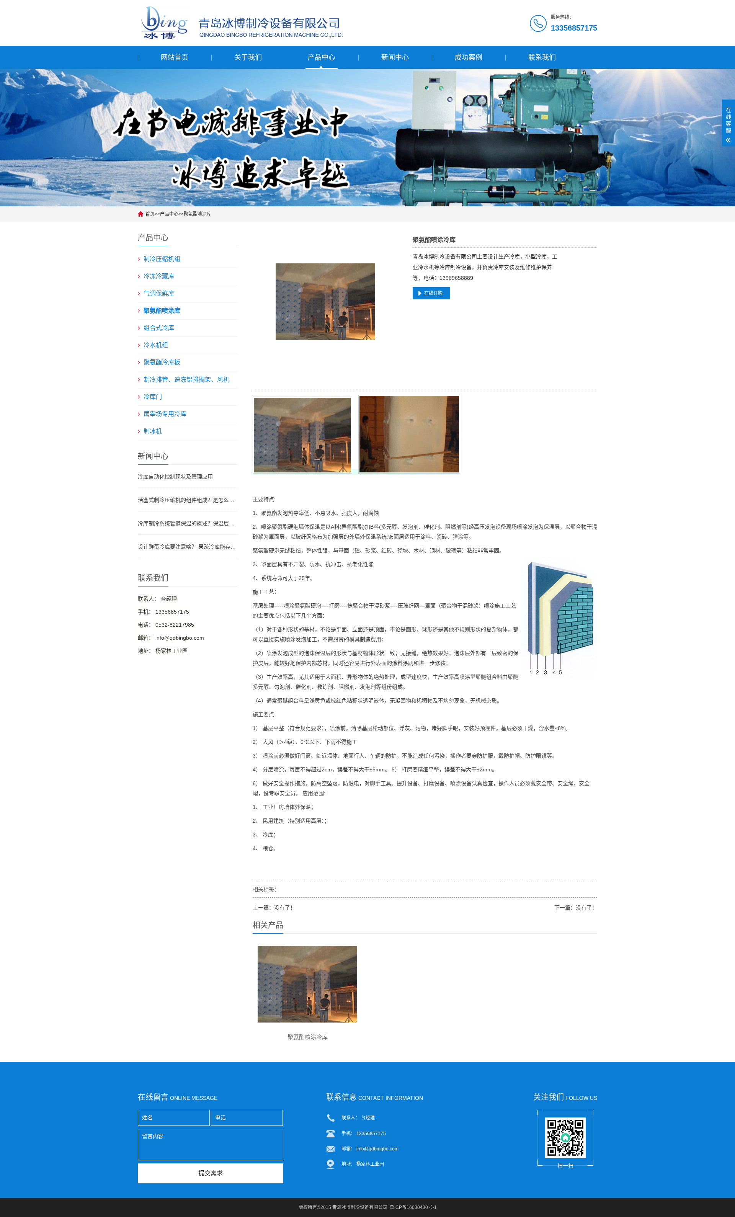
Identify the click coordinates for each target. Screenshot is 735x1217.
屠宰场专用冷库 (165, 414)
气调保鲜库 (159, 293)
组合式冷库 (159, 328)
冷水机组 (156, 345)
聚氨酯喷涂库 (197, 214)
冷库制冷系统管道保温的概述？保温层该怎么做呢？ (187, 523)
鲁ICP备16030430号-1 (413, 1207)
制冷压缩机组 (162, 259)
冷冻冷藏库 (159, 276)
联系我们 (542, 57)
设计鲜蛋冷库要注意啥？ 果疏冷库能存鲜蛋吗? (187, 547)
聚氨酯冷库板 (162, 362)
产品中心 (321, 57)
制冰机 (153, 431)
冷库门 (153, 397)
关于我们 (248, 57)
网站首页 (174, 57)
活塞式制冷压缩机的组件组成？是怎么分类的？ (187, 500)
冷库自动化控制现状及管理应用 (175, 477)
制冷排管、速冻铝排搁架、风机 (186, 379)
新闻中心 (395, 57)
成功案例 (468, 57)
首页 (150, 214)
